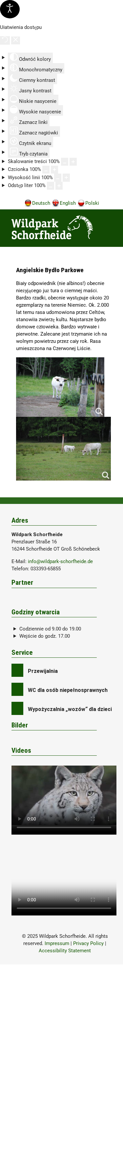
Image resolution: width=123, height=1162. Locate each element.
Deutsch (41, 203)
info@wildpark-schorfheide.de (60, 561)
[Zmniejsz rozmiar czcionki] (46, 170)
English (68, 203)
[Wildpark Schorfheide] (65, 227)
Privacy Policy (88, 943)
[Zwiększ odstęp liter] (59, 186)
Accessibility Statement (65, 951)
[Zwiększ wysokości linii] (66, 177)
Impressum (57, 943)
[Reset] (5, 40)
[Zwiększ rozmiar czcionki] (54, 170)
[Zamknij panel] (15, 40)
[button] (110, 229)
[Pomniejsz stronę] (64, 162)
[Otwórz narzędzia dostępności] (10, 9)
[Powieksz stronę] (73, 162)
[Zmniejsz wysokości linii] (57, 177)
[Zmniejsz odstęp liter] (50, 186)
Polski (92, 203)
